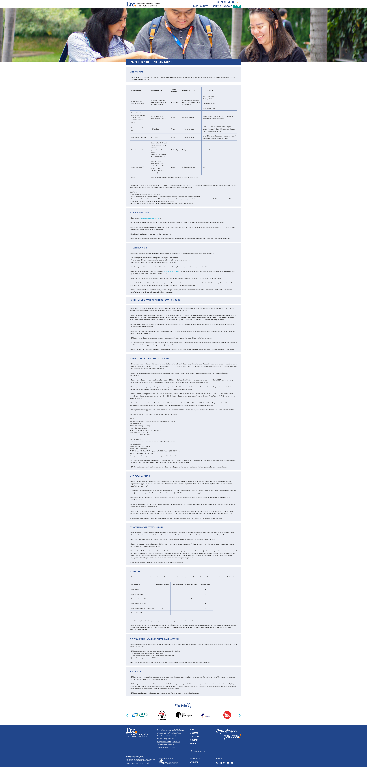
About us (217, 6)
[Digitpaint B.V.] (162, 715)
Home (195, 6)
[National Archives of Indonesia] (227, 715)
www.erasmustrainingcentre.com (149, 218)
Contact (228, 6)
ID (240, 2)
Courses (204, 6)
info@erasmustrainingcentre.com (168, 741)
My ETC (237, 6)
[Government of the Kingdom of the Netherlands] (140, 715)
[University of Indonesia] (205, 715)
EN (237, 2)
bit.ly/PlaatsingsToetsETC (172, 271)
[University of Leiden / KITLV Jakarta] (184, 715)
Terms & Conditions (199, 751)
